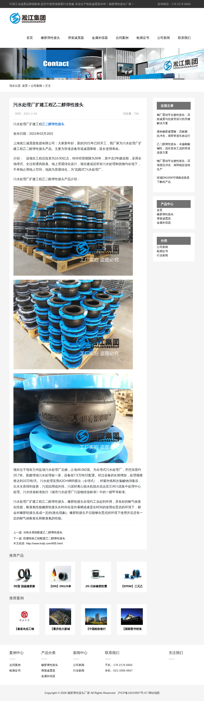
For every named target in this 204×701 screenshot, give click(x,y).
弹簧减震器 (76, 37)
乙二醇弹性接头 (53, 124)
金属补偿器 (100, 37)
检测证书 (142, 37)
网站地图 (154, 692)
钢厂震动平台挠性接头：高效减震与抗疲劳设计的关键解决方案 (173, 119)
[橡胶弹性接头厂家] (27, 18)
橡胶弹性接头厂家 (79, 692)
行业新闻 (162, 255)
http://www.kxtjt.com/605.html (44, 543)
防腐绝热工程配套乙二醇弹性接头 (44, 538)
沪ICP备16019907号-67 (133, 692)
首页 (29, 37)
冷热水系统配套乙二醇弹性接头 (42, 532)
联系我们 (184, 37)
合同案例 (122, 37)
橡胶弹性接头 (50, 37)
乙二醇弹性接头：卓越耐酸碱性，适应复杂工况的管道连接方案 (173, 148)
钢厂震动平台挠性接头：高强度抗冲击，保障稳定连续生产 (173, 165)
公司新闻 (163, 37)
